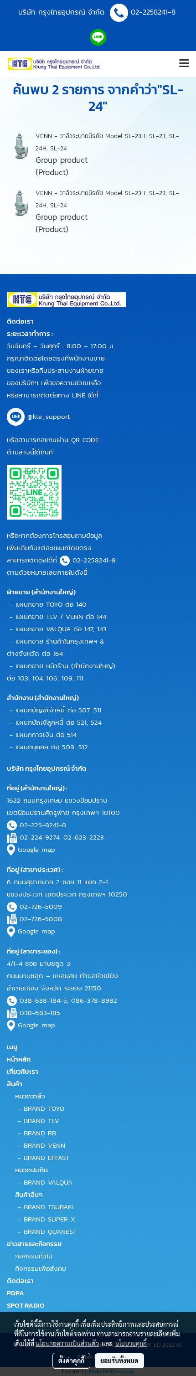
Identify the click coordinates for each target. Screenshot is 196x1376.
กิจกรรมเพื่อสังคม (40, 1268)
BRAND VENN (44, 1145)
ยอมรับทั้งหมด (119, 1360)
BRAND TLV (41, 1120)
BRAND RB (40, 1133)
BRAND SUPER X (49, 1219)
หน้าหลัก (19, 1059)
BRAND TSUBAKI (48, 1206)
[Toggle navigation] (184, 64)
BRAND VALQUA (48, 1182)
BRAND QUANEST (50, 1231)
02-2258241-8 (154, 11)
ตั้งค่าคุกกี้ (71, 1360)
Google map (36, 849)
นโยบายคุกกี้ (131, 1343)
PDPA (15, 1293)
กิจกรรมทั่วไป (33, 1256)
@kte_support (48, 416)
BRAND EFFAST (47, 1157)
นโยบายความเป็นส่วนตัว (67, 1343)
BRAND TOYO (44, 1108)
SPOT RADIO (26, 1305)
